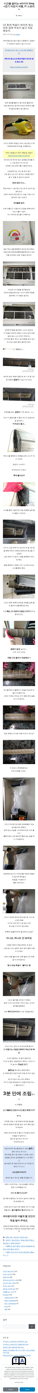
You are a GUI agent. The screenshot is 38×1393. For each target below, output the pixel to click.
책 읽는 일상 (7, 1286)
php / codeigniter (10, 1303)
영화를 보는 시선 (8, 1292)
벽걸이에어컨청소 (27, 1240)
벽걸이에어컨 (15, 1243)
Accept (27, 1389)
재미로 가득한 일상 (21, 1237)
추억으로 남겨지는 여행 (10, 1280)
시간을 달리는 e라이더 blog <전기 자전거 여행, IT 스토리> (19, 6)
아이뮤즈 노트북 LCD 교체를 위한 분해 (15, 1344)
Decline (10, 1389)
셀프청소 (6, 1243)
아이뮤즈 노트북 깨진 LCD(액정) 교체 (15, 1341)
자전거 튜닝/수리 (8, 1271)
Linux (6, 1306)
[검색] (32, 1326)
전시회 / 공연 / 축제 (9, 1283)
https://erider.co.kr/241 (19, 67)
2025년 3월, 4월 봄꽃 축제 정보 (13, 1347)
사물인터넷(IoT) (9, 1298)
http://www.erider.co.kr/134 (19, 156)
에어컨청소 (15, 1240)
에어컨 (8, 1240)
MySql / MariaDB (10, 1301)
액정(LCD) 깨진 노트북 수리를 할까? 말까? (17, 1355)
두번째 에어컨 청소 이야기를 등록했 (18, 50)
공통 (5, 1309)
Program (6, 1295)
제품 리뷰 (9, 1237)
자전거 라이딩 (7, 1274)
